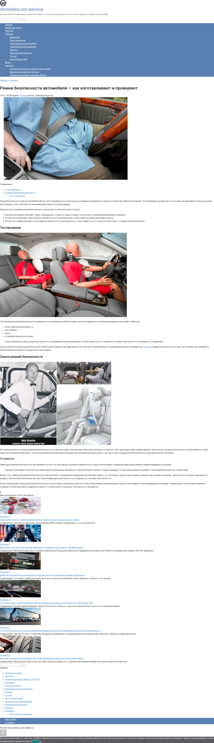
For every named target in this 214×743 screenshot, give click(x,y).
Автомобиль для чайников (21, 9)
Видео (8, 62)
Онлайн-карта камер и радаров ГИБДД (28, 75)
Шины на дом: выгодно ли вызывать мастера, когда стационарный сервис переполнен (42, 575)
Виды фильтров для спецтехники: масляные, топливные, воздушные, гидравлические (41, 547)
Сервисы (9, 65)
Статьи (13, 56)
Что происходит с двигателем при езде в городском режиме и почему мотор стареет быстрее (46, 603)
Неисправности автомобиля (23, 43)
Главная (8, 25)
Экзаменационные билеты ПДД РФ (22, 679)
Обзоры (13, 50)
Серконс (148, 347)
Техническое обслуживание (23, 47)
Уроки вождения (18, 40)
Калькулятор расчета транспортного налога (30, 69)
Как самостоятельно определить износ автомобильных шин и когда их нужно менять (42, 658)
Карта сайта (10, 719)
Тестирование (12, 189)
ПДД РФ (9, 31)
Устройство (17, 196)
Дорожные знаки (13, 28)
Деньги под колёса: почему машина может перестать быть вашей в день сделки (39, 519)
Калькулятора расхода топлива (24, 72)
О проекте (9, 722)
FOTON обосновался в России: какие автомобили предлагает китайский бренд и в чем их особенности (50, 630)
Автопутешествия (18, 59)
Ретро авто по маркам (21, 714)
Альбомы (9, 711)
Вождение (15, 37)
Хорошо (35, 741)
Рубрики (9, 34)
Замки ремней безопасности (20, 192)
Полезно (24, 95)
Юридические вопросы (21, 53)
